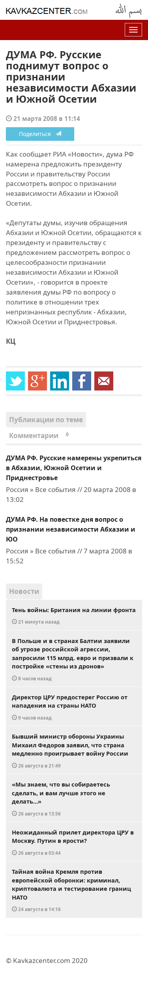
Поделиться (37, 134)
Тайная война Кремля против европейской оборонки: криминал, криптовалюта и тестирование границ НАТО (71, 889)
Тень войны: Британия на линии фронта (74, 615)
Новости (24, 591)
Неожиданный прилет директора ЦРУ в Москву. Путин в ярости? (73, 842)
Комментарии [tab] (39, 435)
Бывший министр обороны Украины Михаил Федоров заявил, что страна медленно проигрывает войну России (70, 750)
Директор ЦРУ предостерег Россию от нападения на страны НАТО (69, 707)
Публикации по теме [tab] (46, 419)
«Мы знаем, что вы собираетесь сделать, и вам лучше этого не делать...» (61, 798)
